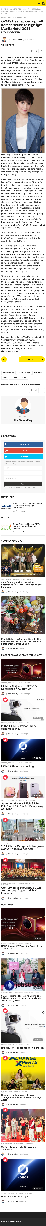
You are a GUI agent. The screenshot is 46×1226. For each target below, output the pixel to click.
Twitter (24, 456)
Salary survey (29, 993)
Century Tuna (30, 883)
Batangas (16, 579)
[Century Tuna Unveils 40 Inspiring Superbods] (23, 1125)
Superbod (4, 885)
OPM (5, 378)
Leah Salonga (24, 373)
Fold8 (25, 800)
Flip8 (20, 800)
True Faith (29, 579)
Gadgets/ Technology (14, 17)
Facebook (24, 444)
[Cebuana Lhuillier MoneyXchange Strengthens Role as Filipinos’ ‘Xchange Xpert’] (23, 1073)
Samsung (32, 800)
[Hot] (5, 740)
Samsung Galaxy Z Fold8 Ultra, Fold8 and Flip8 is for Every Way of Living (22, 806)
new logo (28, 763)
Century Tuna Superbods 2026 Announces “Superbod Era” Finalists (21, 890)
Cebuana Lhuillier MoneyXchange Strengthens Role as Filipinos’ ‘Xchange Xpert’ (21, 1097)
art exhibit (11, 636)
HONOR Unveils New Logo (18, 766)
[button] (39, 3)
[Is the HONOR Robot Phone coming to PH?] (23, 710)
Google (24, 450)
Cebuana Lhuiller (20, 1092)
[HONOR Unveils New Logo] (23, 750)
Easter (19, 636)
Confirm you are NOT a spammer (20, 487)
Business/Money (7, 993)
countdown (8, 373)
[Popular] (5, 699)
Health (21, 883)
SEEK (37, 993)
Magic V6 (28, 683)
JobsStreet (18, 993)
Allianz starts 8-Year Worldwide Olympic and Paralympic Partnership (27, 505)
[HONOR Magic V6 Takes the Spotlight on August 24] (23, 670)
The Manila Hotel (18, 378)
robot (27, 723)
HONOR (21, 683)
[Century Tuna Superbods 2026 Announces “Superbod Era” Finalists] (23, 870)
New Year (38, 373)
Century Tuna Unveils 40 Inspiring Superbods (18, 1148)
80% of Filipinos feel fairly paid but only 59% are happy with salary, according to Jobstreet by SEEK (21, 998)
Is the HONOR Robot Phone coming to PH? (19, 727)
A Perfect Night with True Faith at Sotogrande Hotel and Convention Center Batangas (22, 584)
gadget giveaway (25, 843)
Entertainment (6, 579)
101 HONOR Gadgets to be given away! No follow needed (22, 848)
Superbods (29, 1144)
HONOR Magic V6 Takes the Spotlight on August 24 (19, 687)
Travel (3, 636)
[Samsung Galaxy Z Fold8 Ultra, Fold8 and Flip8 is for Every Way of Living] (23, 787)
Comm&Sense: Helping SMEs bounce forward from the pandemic (26, 526)
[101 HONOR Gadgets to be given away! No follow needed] (23, 830)
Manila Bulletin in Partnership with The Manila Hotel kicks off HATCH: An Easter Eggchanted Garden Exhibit (21, 641)
